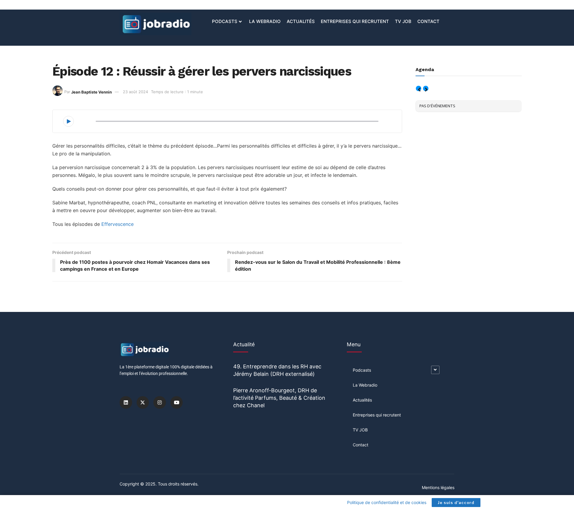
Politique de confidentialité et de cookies (386, 502)
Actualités (301, 21)
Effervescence (117, 224)
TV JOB (403, 21)
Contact (428, 21)
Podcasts (224, 21)
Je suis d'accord (456, 502)
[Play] (68, 121)
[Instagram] (159, 402)
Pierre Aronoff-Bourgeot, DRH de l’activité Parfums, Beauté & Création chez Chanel (279, 397)
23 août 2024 (135, 91)
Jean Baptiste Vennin (91, 91)
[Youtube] (176, 402)
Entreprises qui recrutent (355, 21)
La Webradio (265, 21)
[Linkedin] (126, 402)
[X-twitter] (143, 402)
